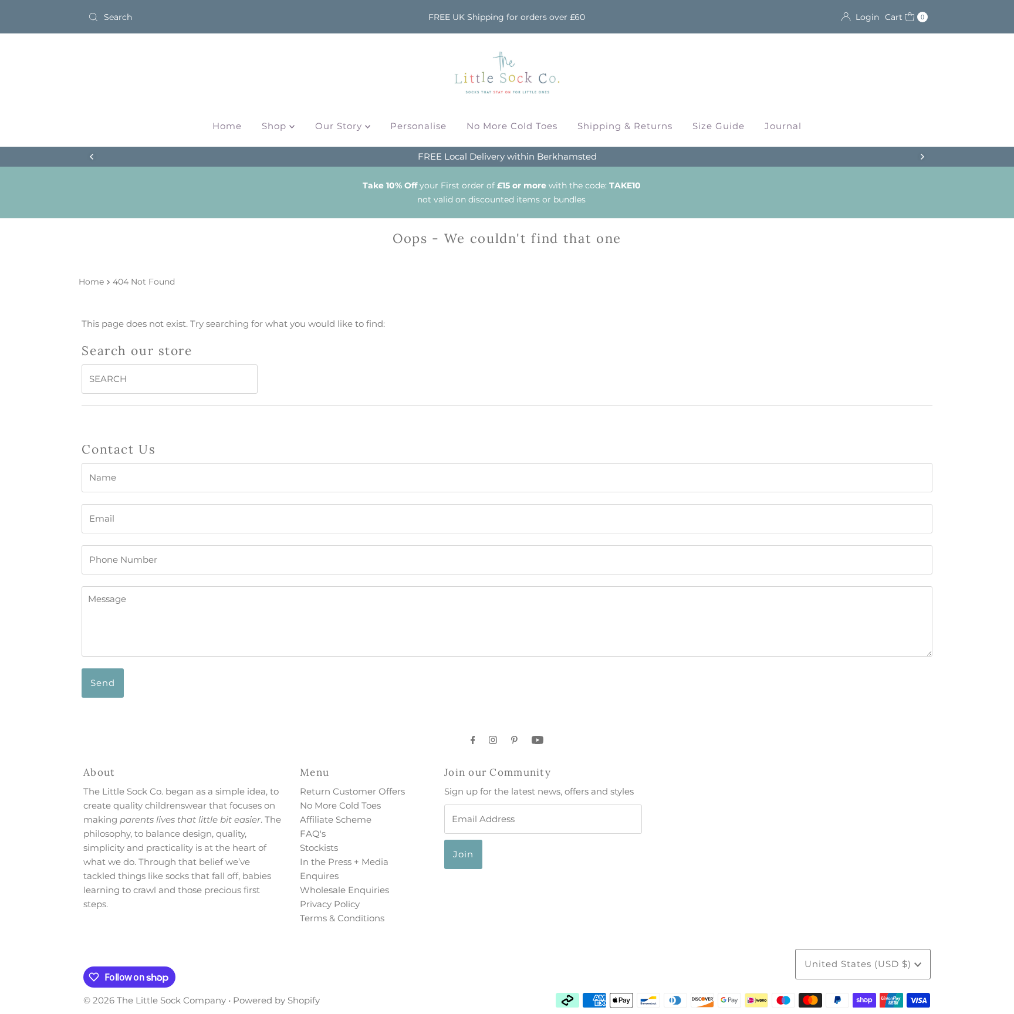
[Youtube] (537, 740)
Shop (275, 125)
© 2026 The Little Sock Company (154, 1000)
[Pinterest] (514, 740)
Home (227, 125)
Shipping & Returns (624, 125)
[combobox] (221, 17)
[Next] (922, 157)
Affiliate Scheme (335, 819)
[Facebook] (473, 740)
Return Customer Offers (352, 791)
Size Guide (718, 125)
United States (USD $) (859, 963)
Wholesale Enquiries (344, 889)
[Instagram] (493, 740)
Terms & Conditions (342, 918)
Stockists (319, 847)
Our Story (340, 125)
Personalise (418, 125)
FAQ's (313, 833)
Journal (783, 125)
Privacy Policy (330, 904)
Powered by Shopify (276, 1000)
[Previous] (92, 157)
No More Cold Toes (512, 125)
